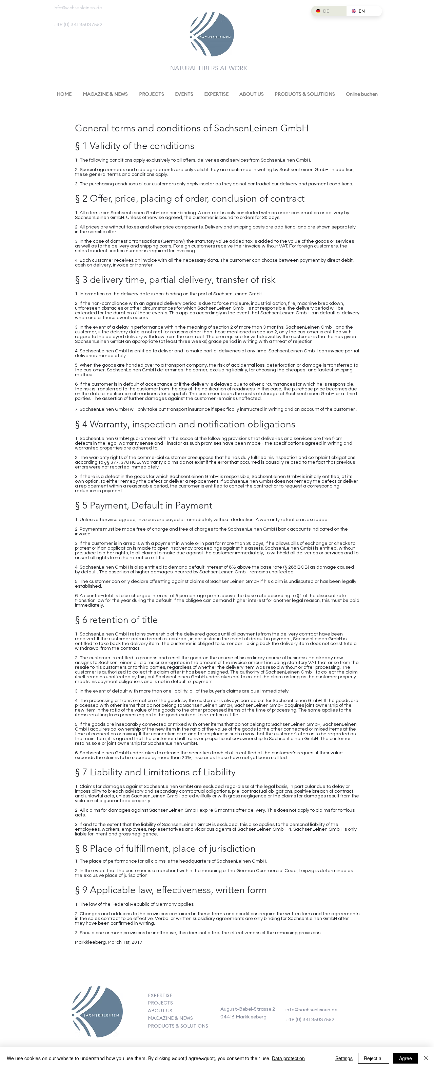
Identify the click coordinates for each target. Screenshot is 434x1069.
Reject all (373, 1058)
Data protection (288, 1058)
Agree (405, 1058)
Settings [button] (344, 1058)
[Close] (426, 1058)
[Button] (96, 1013)
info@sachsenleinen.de (78, 7)
